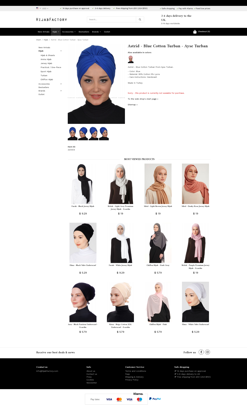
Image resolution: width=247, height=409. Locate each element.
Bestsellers (84, 32)
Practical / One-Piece (51, 67)
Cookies (90, 380)
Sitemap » (133, 104)
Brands (95, 32)
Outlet (107, 32)
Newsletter (91, 383)
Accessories (67, 32)
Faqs (127, 374)
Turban (44, 75)
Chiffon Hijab (47, 79)
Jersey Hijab (46, 63)
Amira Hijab (46, 59)
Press (89, 377)
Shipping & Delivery (134, 377)
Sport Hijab (46, 71)
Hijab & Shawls (48, 55)
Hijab (54, 32)
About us (90, 371)
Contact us (91, 374)
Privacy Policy (131, 380)
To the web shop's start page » (143, 99)
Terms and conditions (135, 371)
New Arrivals (43, 32)
